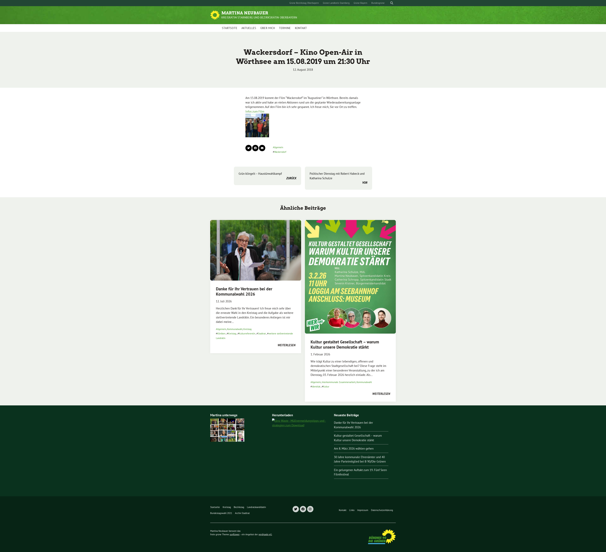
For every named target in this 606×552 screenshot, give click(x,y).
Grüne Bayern (360, 2)
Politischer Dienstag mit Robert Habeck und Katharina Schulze (338, 178)
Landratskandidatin (256, 507)
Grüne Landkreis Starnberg (336, 2)
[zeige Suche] (391, 3)
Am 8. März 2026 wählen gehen (354, 448)
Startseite (229, 28)
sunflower (235, 534)
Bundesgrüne (378, 2)
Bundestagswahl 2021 (221, 513)
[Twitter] (296, 509)
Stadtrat (262, 333)
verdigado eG (265, 534)
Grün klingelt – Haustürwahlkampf (267, 176)
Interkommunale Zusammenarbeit (339, 382)
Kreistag (247, 329)
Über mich (267, 28)
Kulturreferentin (247, 333)
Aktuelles (248, 28)
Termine (285, 28)
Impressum (362, 510)
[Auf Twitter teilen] (248, 148)
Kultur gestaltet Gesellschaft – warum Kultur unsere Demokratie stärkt (345, 344)
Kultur (326, 386)
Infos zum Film (254, 111)
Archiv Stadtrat (242, 513)
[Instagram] (310, 509)
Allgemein (278, 147)
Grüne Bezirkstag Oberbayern (304, 2)
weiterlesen (286, 345)
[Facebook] (303, 509)
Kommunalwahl (234, 329)
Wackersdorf (280, 151)
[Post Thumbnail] (255, 250)
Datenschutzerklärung (382, 510)
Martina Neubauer (244, 13)
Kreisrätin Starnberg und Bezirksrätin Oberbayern (259, 17)
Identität (316, 386)
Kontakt (301, 28)
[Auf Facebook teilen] (255, 148)
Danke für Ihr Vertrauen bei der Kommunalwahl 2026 (244, 291)
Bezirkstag (239, 507)
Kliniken (221, 333)
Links (351, 510)
